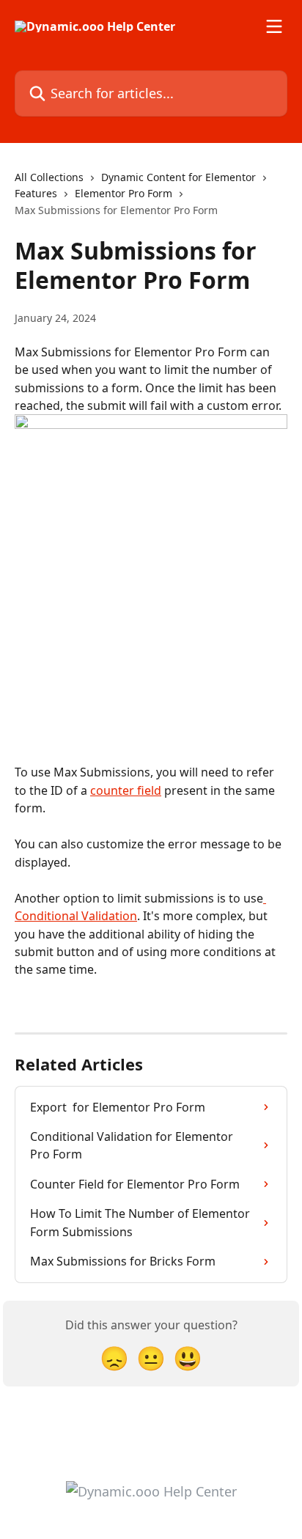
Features (36, 193)
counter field (125, 790)
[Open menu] (274, 26)
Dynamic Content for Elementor (178, 177)
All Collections (49, 177)
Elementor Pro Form (123, 193)
